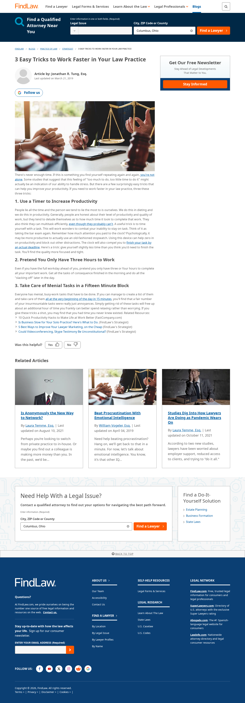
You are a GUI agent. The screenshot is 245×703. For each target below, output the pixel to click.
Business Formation (199, 516)
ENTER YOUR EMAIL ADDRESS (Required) (40, 642)
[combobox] (101, 31)
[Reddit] (78, 668)
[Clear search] (191, 31)
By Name (97, 646)
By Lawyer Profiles (103, 639)
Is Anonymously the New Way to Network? (47, 415)
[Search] (226, 6)
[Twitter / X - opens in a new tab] (58, 668)
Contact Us (98, 604)
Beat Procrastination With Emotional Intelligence (117, 415)
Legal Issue (78, 23)
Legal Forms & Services (151, 591)
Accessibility (99, 597)
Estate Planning (196, 510)
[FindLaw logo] (28, 6)
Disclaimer (47, 692)
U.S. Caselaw (145, 626)
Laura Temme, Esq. (39, 425)
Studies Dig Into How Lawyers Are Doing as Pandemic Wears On (194, 418)
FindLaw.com (198, 591)
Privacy (32, 692)
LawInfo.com (198, 634)
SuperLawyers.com (202, 605)
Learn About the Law (150, 613)
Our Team (98, 591)
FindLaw (19, 48)
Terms (18, 692)
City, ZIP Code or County (151, 23)
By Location (99, 626)
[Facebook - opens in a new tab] (39, 668)
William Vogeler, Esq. (115, 425)
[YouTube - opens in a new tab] (49, 668)
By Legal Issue (100, 633)
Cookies (64, 692)
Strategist (67, 48)
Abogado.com (199, 620)
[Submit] (70, 650)
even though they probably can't (91, 224)
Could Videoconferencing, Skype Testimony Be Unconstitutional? (62, 332)
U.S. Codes (144, 633)
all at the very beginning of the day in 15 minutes (79, 299)
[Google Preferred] (87, 668)
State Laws (193, 522)
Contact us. (50, 612)
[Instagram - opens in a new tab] (68, 668)
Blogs (32, 48)
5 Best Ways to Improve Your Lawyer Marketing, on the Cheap (60, 327)
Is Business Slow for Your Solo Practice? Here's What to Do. (58, 322)
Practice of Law (48, 48)
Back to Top (124, 554)
